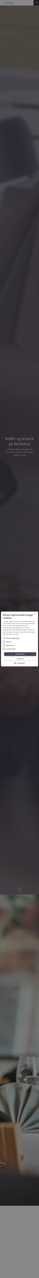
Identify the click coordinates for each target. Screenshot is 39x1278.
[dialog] (19, 639)
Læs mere (16, 634)
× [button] (35, 613)
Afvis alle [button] (20, 659)
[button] (19, 663)
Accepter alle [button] (20, 654)
